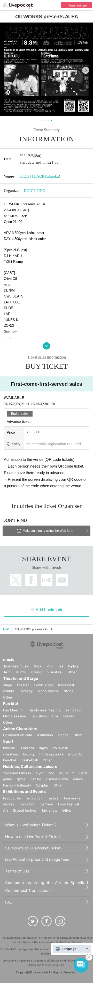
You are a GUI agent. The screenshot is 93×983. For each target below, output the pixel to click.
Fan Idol (10, 703)
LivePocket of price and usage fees (37, 859)
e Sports (75, 754)
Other (72, 672)
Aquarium (66, 773)
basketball (29, 760)
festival (53, 798)
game (21, 779)
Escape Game (57, 779)
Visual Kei (55, 672)
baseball (9, 748)
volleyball (60, 748)
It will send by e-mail (62, 580)
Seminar (46, 804)
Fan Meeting (13, 710)
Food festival (68, 804)
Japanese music (16, 666)
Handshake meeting (44, 710)
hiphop (73, 666)
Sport (8, 741)
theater (23, 685)
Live (55, 716)
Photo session (14, 716)
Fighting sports (51, 754)
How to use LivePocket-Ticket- (33, 836)
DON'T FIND (34, 190)
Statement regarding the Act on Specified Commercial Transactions (46, 886)
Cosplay (42, 785)
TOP (6, 629)
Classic (36, 672)
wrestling (10, 754)
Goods (68, 716)
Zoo (51, 773)
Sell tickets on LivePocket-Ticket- (33, 848)
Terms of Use (17, 871)
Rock (38, 666)
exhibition (73, 710)
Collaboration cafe (17, 735)
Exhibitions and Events (24, 791)
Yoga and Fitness (17, 773)
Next (85, 70)
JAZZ (7, 672)
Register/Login (78, 5)
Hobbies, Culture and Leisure (30, 766)
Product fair (12, 798)
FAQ (8, 902)
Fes (60, 666)
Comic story (43, 685)
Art (5, 810)
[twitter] (33, 921)
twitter (15, 580)
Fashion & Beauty (17, 785)
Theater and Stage (20, 678)
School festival (24, 810)
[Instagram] (60, 921)
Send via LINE (46, 580)
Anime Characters (20, 728)
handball (10, 760)
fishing (35, 779)
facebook (31, 580)
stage (7, 685)
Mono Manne (48, 691)
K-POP (21, 672)
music (8, 659)
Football (27, 748)
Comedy (26, 691)
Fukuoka (52, 176)
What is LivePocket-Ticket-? (31, 824)
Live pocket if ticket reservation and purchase (18, 5)
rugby (43, 748)
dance (69, 691)
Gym (39, 773)
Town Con (27, 804)
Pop (50, 666)
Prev (7, 70)
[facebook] (46, 921)
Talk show (39, 716)
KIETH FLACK (32, 176)
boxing (28, 754)
